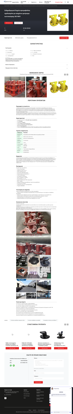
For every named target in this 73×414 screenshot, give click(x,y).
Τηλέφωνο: (36, 376)
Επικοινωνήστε (38, 382)
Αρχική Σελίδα (6, 5)
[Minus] (70, 388)
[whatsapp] (11, 366)
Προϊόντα (12, 5)
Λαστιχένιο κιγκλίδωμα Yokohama (40, 395)
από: (35, 370)
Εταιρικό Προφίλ (26, 391)
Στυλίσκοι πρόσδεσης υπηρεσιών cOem (18, 320)
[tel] (17, 366)
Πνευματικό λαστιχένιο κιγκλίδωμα (40, 398)
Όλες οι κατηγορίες (39, 401)
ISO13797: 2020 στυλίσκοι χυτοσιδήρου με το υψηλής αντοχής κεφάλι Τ (28, 344)
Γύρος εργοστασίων (27, 393)
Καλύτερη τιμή (9, 22)
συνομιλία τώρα (18, 22)
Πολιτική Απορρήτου (41, 410)
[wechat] (14, 366)
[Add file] (52, 412)
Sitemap (30, 410)
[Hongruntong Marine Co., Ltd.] (8, 1)
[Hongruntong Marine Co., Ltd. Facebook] (5, 398)
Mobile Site (34, 410)
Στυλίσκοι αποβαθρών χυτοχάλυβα (34, 320)
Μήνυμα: (35, 358)
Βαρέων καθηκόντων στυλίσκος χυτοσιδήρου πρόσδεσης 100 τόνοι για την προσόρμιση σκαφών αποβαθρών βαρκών (60, 345)
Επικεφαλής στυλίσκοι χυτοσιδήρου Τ (50, 320)
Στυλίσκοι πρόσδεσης (18, 5)
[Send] (70, 412)
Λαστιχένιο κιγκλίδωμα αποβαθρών (40, 392)
